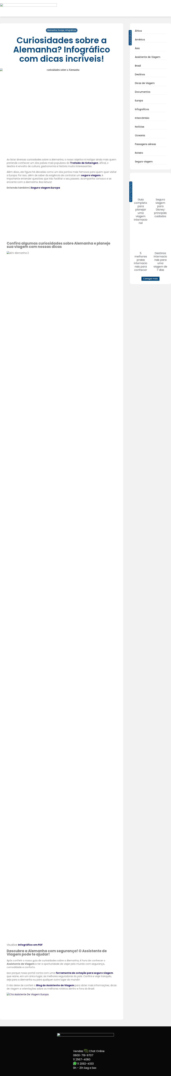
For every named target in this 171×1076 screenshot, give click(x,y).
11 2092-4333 (85, 1064)
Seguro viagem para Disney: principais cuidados (160, 208)
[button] (128, 8)
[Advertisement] (62, 215)
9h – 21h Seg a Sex (84, 1068)
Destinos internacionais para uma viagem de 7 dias (160, 261)
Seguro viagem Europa (45, 187)
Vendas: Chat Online (88, 1051)
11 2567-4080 (81, 1059)
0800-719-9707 (83, 1055)
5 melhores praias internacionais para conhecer (140, 261)
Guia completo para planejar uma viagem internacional (140, 211)
